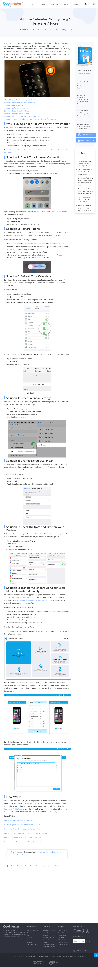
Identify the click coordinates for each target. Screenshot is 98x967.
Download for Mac (87, 140)
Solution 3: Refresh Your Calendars (16, 108)
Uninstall (52, 956)
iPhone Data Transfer (48, 944)
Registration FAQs (63, 944)
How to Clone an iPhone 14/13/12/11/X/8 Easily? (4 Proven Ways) (27, 833)
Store (28, 935)
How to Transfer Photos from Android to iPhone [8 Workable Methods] (85, 191)
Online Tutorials (62, 933)
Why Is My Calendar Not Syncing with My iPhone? (21, 100)
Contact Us (30, 933)
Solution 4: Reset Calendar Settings (16, 111)
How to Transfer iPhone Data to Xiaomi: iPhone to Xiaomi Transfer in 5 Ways (85, 181)
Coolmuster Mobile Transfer (21, 597)
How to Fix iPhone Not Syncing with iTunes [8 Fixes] (22, 829)
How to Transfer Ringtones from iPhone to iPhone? (22, 842)
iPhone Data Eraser (47, 949)
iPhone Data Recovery (48, 947)
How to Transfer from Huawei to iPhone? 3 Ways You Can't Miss (84, 208)
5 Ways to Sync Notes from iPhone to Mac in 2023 (22, 825)
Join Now (89, 941)
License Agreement (43, 956)
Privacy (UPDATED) (31, 956)
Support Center (62, 930)
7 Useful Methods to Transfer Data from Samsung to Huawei (84, 163)
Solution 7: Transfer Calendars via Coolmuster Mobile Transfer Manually (30, 119)
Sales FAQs (61, 937)
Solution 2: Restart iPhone (13, 105)
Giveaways (30, 942)
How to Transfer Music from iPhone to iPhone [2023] (23, 838)
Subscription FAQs (63, 942)
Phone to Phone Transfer (49, 29)
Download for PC (87, 135)
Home (32, 4)
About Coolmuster (32, 930)
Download (30, 937)
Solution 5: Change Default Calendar (17, 114)
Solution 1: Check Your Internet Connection (19, 103)
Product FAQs (62, 935)
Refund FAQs (61, 940)
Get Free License (31, 944)
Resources (30, 940)
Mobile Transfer (84, 70)
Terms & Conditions (18, 956)
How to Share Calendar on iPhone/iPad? (18, 820)
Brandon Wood (25, 29)
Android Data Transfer (48, 930)
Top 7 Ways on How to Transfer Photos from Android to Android (85, 172)
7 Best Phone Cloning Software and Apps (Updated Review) (84, 199)
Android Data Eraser (48, 937)
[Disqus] (38, 899)
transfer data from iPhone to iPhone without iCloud (33, 600)
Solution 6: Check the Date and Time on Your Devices (23, 116)
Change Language (81, 950)
